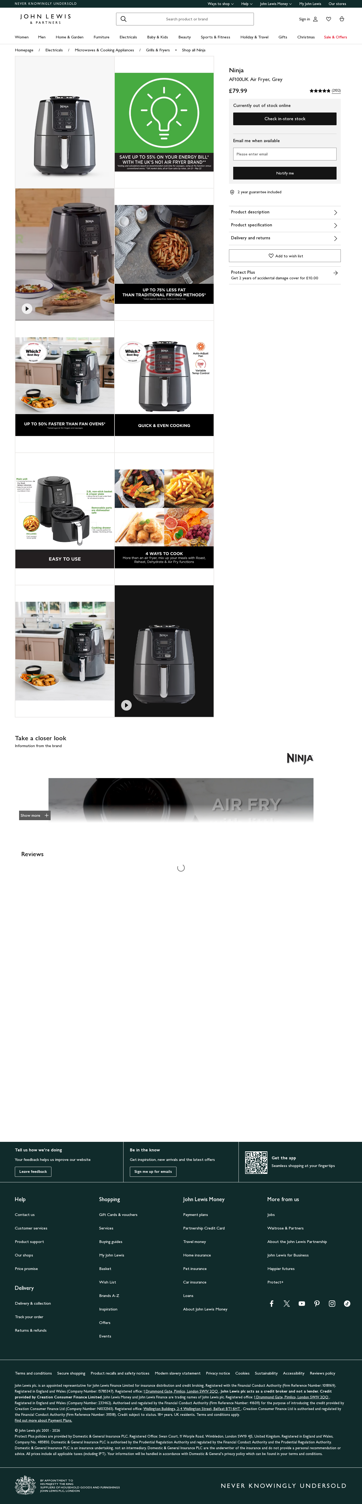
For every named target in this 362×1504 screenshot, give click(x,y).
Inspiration (108, 1309)
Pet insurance (195, 1268)
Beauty (184, 36)
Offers (105, 1322)
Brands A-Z (109, 1295)
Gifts (283, 36)
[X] (287, 1305)
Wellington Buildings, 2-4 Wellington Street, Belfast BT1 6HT (192, 1409)
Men (42, 36)
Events (105, 1336)
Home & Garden (69, 36)
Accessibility (293, 1373)
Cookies (242, 1373)
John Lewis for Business (288, 1255)
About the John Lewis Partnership (297, 1241)
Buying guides (110, 1241)
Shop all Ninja (193, 49)
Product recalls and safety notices (120, 1373)
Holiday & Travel (254, 36)
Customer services (31, 1228)
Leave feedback (33, 1171)
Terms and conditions (33, 1373)
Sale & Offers (335, 36)
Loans (188, 1295)
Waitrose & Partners (285, 1228)
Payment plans (195, 1214)
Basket (105, 1268)
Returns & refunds (31, 1330)
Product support (29, 1241)
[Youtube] (302, 1305)
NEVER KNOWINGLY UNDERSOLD (46, 4)
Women (22, 36)
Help (245, 4)
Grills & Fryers (158, 49)
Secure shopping (71, 1373)
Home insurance (197, 1255)
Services (106, 1228)
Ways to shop (219, 4)
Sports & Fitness (215, 36)
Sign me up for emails (153, 1171)
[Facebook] (271, 1305)
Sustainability (266, 1373)
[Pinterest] (317, 1305)
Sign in (304, 18)
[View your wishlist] (327, 19)
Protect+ (275, 1282)
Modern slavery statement (178, 1373)
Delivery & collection (33, 1303)
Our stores (337, 4)
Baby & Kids (157, 36)
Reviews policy (322, 1373)
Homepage (24, 49)
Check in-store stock (284, 118)
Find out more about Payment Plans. (43, 1420)
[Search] (123, 19)
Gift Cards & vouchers (118, 1214)
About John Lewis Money (205, 1309)
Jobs (271, 1214)
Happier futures (281, 1268)
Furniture (101, 36)
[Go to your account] (315, 19)
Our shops (24, 1255)
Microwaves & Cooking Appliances (104, 49)
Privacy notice (218, 1373)
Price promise (26, 1268)
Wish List (107, 1282)
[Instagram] (332, 1305)
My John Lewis (310, 4)
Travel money (194, 1241)
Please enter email (252, 153)
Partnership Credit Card (204, 1228)
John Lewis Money (274, 4)
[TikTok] (347, 1305)
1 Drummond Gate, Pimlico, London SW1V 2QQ (181, 1391)
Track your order (29, 1316)
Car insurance (194, 1282)
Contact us (25, 1214)
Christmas (306, 36)
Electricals (128, 36)
